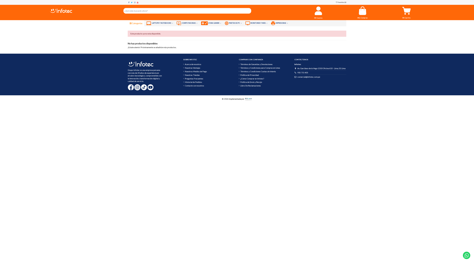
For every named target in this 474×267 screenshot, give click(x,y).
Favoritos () (342, 2)
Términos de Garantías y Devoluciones (256, 64)
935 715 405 (302, 72)
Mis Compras (362, 18)
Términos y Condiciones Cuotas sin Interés (258, 71)
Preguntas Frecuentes (194, 78)
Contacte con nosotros (194, 85)
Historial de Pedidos (193, 82)
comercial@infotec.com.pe (308, 77)
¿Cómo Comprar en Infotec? (252, 78)
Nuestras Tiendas (192, 75)
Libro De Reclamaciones (250, 85)
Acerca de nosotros (193, 64)
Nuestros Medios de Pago (196, 71)
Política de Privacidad (249, 75)
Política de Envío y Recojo (251, 82)
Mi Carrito (406, 18)
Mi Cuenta (318, 18)
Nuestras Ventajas (192, 68)
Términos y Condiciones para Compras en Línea (260, 68)
